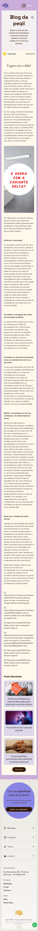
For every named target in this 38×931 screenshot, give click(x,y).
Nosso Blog (8, 902)
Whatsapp (8, 883)
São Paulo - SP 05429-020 (15, 874)
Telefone (7, 890)
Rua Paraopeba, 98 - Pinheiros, (16, 872)
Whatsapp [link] (11, 828)
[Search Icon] (32, 17)
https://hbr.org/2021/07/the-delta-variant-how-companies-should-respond (17, 625)
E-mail (6, 887)
